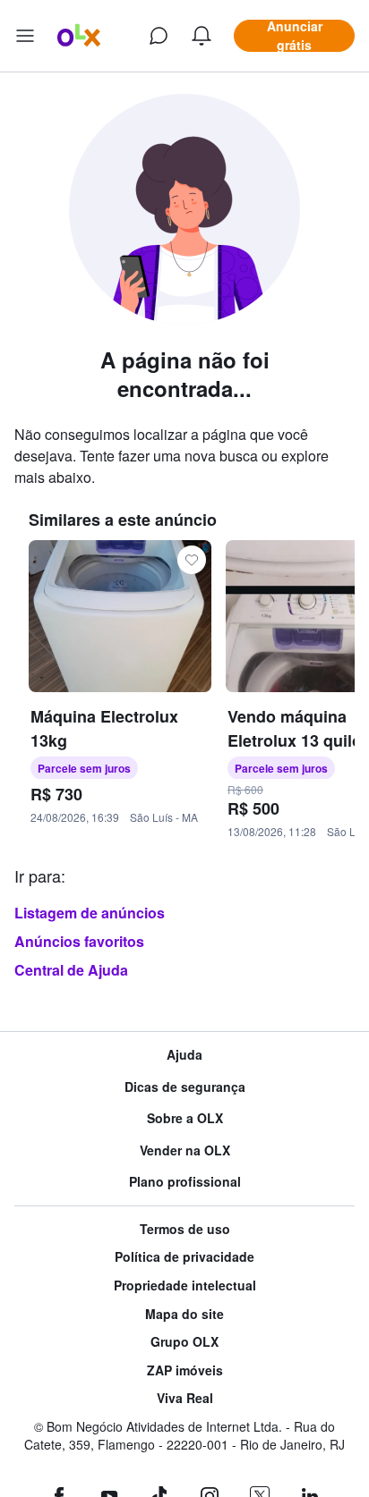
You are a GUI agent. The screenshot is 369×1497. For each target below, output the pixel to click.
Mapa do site (184, 1314)
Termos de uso (185, 1229)
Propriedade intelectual (185, 1285)
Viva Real (185, 1398)
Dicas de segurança (184, 1086)
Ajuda (184, 1054)
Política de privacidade (184, 1256)
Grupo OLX (184, 1341)
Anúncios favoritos (79, 941)
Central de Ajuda (71, 970)
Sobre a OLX (185, 1118)
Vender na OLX (185, 1150)
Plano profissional (185, 1181)
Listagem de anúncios (89, 912)
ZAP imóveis (185, 1370)
